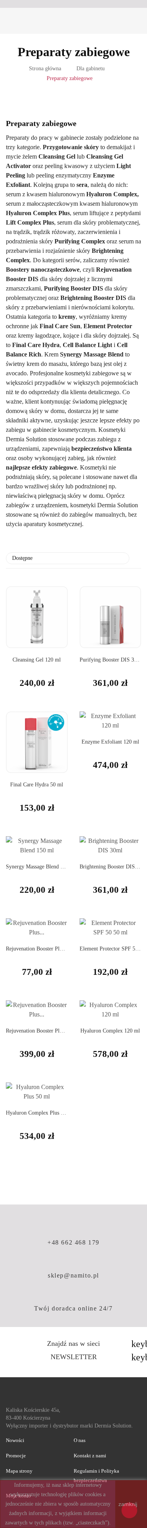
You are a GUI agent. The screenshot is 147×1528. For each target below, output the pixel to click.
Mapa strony (19, 1471)
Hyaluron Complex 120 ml (110, 1031)
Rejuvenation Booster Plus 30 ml (37, 1031)
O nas (79, 1440)
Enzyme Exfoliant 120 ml (110, 742)
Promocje (16, 1456)
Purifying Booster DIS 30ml (111, 660)
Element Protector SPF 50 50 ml (111, 949)
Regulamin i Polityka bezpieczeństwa (96, 1475)
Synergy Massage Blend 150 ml (37, 867)
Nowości (15, 1440)
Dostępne (66, 558)
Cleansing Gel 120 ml (37, 660)
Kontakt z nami (90, 1456)
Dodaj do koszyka (88, 796)
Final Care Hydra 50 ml (36, 785)
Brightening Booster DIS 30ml (111, 867)
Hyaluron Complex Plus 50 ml (37, 1113)
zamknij (127, 1504)
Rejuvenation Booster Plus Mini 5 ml (37, 949)
